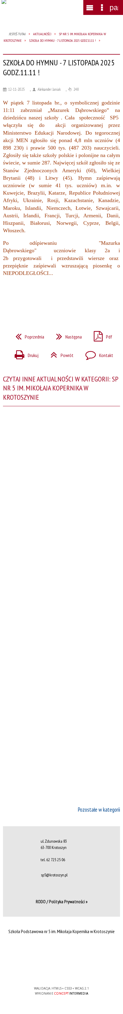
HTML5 (52, 971)
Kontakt (97, 353)
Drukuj (24, 353)
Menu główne (89, 7)
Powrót (59, 353)
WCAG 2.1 (79, 970)
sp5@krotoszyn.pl (54, 875)
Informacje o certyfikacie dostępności (61, 950)
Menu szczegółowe (101, 7)
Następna (66, 334)
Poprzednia (27, 334)
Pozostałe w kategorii (99, 809)
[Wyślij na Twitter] (61, 299)
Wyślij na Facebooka (50, 299)
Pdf (100, 334)
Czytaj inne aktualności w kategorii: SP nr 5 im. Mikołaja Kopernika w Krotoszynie (60, 388)
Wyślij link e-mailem (71, 299)
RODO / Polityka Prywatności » (61, 901)
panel (114, 7)
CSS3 (61, 971)
